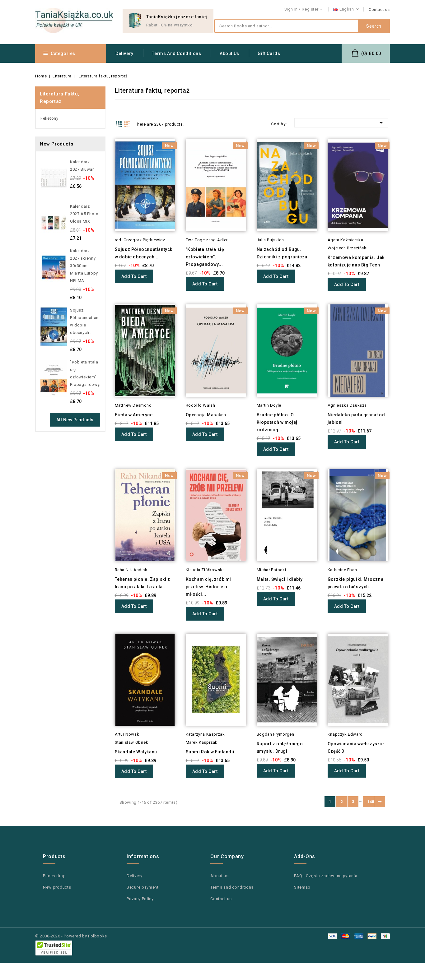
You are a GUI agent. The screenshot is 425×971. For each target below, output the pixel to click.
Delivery (124, 53)
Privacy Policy (140, 898)
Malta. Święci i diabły (280, 579)
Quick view (106, 155)
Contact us (379, 9)
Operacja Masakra (206, 414)
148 (370, 801)
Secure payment (143, 887)
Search (373, 26)
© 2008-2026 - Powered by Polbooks (71, 936)
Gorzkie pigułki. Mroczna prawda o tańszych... (355, 583)
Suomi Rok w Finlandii (210, 751)
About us (229, 53)
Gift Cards (269, 53)
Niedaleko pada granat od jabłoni (356, 418)
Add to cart (134, 276)
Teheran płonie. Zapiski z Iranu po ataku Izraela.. (142, 583)
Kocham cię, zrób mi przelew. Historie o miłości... (208, 587)
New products (57, 887)
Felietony (49, 118)
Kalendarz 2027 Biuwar (82, 166)
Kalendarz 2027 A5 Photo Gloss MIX (84, 214)
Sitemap (302, 887)
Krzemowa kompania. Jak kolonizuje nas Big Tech (356, 261)
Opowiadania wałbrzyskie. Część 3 (356, 747)
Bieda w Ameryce (134, 414)
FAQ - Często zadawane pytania (325, 875)
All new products (75, 419)
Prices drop (54, 875)
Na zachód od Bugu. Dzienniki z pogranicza (282, 253)
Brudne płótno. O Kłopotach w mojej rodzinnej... (277, 422)
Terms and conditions (176, 53)
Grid (118, 124)
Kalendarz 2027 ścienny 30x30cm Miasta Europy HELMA (84, 265)
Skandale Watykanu (136, 751)
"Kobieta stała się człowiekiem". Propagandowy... (85, 373)
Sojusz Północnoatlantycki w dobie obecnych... (85, 321)
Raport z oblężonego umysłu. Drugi (280, 747)
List (127, 124)
